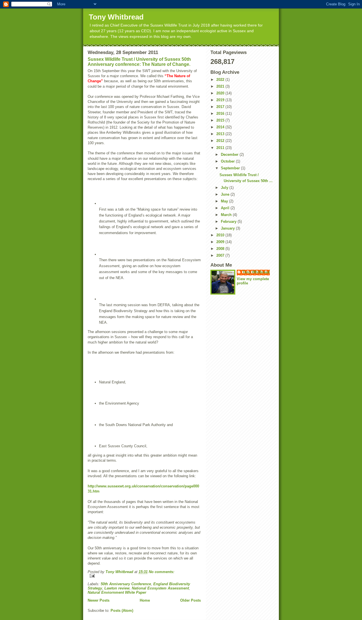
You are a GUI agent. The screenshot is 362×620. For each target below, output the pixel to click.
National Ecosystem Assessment (160, 588)
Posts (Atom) (122, 610)
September (231, 168)
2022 (220, 79)
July (225, 187)
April (225, 208)
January (228, 228)
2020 (220, 93)
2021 (220, 86)
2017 (220, 107)
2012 (220, 141)
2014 (220, 127)
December (230, 154)
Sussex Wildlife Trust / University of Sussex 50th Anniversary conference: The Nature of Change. (139, 62)
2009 (220, 242)
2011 (220, 148)
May (225, 201)
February (229, 221)
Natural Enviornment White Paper (117, 592)
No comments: (161, 572)
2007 (220, 255)
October (228, 161)
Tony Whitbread (116, 17)
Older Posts (190, 600)
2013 (220, 134)
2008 (220, 249)
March (227, 215)
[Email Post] (144, 576)
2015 (220, 120)
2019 (220, 100)
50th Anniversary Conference (126, 584)
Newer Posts (98, 600)
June (225, 194)
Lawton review (117, 588)
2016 (220, 113)
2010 (220, 235)
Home (145, 600)
